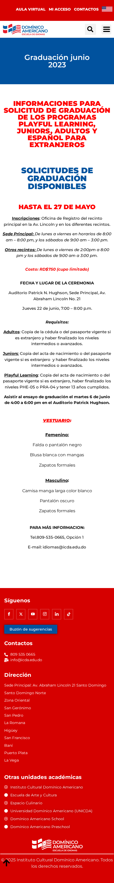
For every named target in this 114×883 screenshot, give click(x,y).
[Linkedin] (56, 614)
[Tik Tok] (68, 614)
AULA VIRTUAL (31, 9)
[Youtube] (32, 614)
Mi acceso (60, 9)
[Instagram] (44, 614)
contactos (86, 9)
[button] (90, 29)
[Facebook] (9, 614)
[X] (20, 614)
